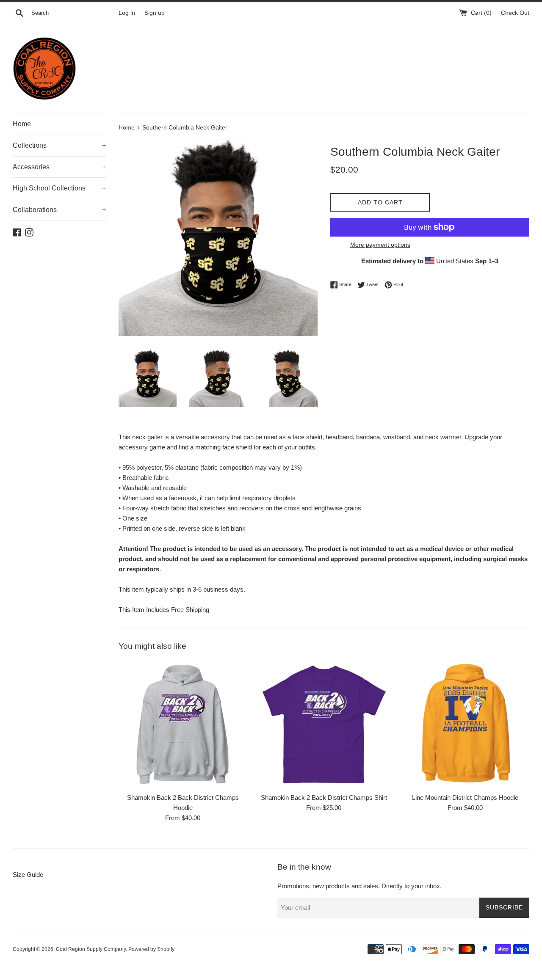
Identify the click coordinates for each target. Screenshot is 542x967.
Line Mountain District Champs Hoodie (465, 797)
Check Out (515, 13)
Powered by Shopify (151, 949)
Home (22, 123)
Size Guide (28, 874)
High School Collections (59, 188)
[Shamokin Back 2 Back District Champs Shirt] (324, 724)
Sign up (154, 13)
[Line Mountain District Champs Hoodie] (465, 724)
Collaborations (59, 209)
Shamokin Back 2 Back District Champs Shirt (324, 797)
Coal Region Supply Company (91, 949)
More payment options (380, 244)
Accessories (59, 167)
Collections (59, 145)
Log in (127, 13)
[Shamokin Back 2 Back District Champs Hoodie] (183, 724)
